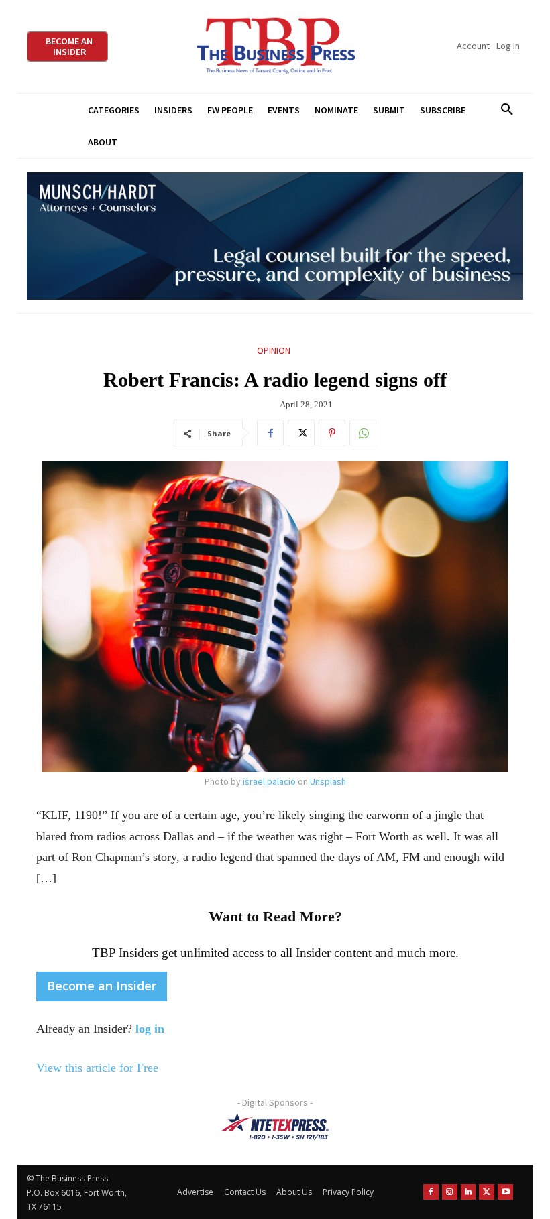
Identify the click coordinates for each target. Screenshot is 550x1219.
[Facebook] (270, 433)
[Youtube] (505, 1192)
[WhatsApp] (362, 433)
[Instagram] (449, 1192)
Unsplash (328, 781)
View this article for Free (97, 1067)
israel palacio (269, 781)
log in (149, 1028)
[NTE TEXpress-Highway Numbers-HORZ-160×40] (275, 1126)
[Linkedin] (468, 1192)
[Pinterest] (332, 433)
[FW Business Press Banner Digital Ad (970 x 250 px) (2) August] (275, 236)
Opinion (273, 350)
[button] (506, 110)
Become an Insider (101, 986)
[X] (301, 433)
